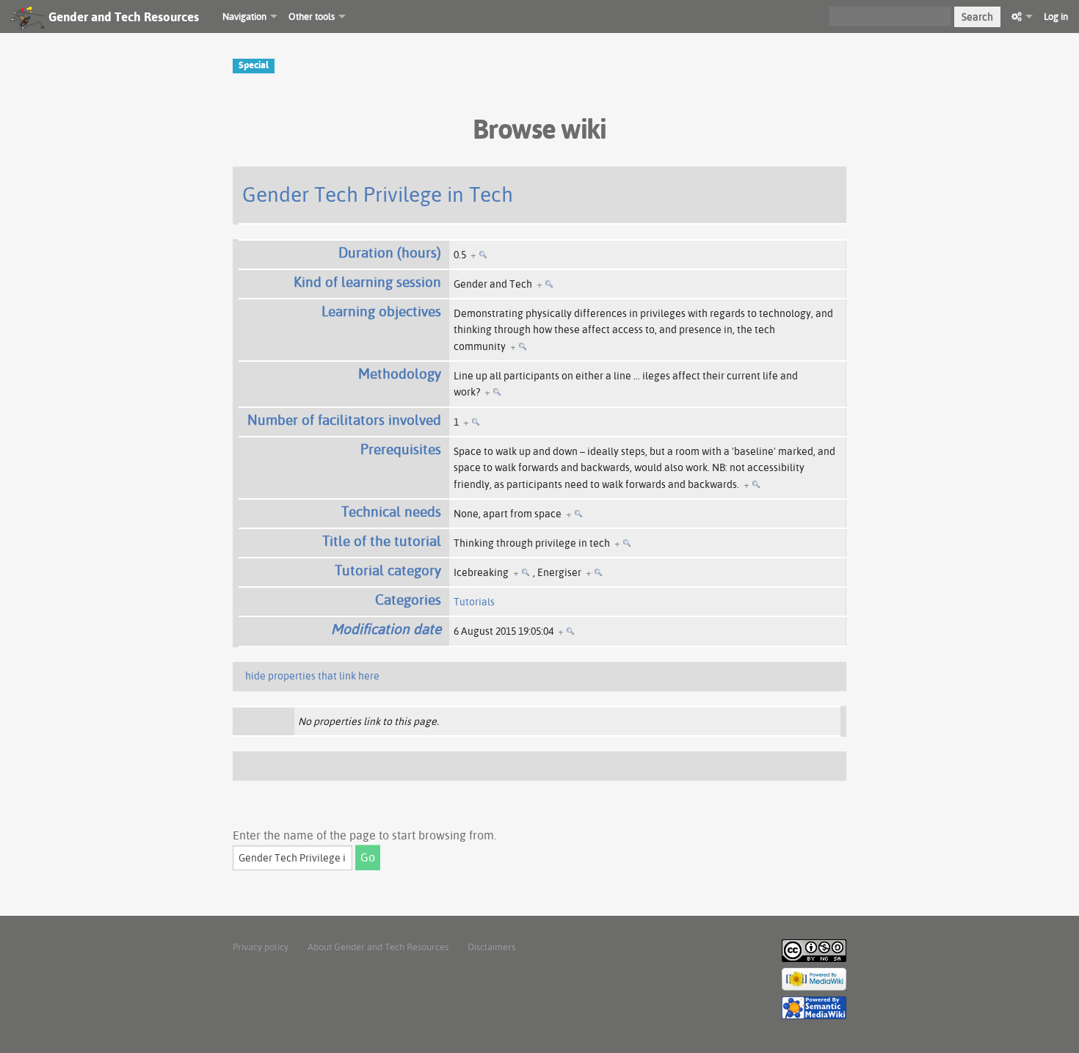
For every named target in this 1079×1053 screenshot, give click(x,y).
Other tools (311, 16)
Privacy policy (260, 946)
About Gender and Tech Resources (378, 946)
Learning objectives (381, 311)
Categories (408, 599)
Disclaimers (491, 946)
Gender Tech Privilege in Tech (377, 194)
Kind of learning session (367, 282)
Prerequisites (400, 449)
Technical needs (391, 511)
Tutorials (474, 601)
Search (977, 16)
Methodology (399, 373)
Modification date (386, 629)
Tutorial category (388, 570)
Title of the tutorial (381, 541)
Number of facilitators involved (344, 420)
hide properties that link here (312, 675)
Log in (1056, 16)
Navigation (244, 16)
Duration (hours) (389, 252)
